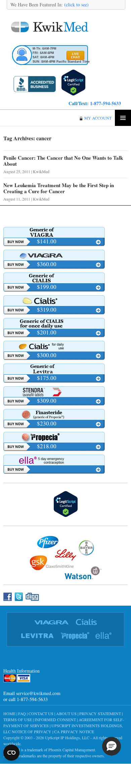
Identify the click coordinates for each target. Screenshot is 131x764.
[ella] (54, 460)
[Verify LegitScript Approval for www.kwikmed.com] (73, 81)
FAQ (22, 713)
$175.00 (46, 378)
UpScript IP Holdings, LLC (67, 737)
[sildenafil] (54, 232)
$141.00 (46, 241)
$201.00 (46, 332)
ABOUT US (66, 713)
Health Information (21, 671)
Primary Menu (123, 118)
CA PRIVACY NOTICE (74, 731)
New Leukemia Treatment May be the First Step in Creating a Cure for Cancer (58, 188)
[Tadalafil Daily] (54, 323)
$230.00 (46, 423)
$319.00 (46, 309)
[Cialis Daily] (54, 346)
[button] (111, 746)
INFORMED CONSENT (55, 719)
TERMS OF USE (17, 719)
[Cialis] (54, 300)
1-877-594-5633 (105, 103)
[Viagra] (54, 255)
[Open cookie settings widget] (11, 753)
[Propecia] (54, 437)
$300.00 (46, 355)
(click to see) (76, 4)
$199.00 (46, 287)
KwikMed (41, 171)
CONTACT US (41, 713)
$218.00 (46, 446)
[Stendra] (54, 391)
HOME (9, 713)
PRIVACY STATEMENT (100, 713)
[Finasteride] (54, 414)
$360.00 (46, 264)
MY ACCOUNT (98, 118)
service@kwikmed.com (38, 693)
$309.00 (46, 400)
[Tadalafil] (54, 278)
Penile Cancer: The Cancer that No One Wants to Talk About (63, 160)
